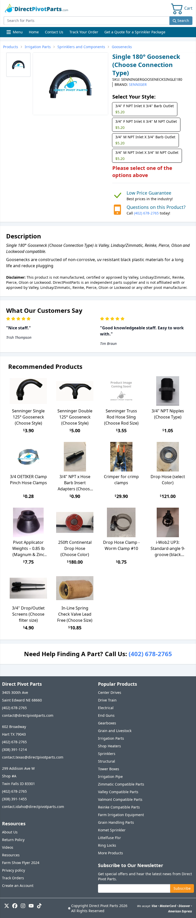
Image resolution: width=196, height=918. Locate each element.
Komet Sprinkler (112, 830)
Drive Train (107, 700)
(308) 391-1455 (14, 798)
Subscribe (182, 888)
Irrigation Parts (111, 738)
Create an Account (17, 885)
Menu (15, 33)
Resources (11, 855)
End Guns (106, 715)
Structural (106, 761)
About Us (10, 832)
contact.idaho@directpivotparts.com (33, 806)
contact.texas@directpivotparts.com (32, 757)
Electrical (106, 707)
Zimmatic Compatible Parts (121, 784)
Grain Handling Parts (116, 822)
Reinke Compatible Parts (119, 807)
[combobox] (86, 20)
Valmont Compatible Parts (120, 799)
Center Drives (109, 692)
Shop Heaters (109, 746)
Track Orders (13, 877)
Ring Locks (107, 845)
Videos (7, 847)
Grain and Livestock (114, 730)
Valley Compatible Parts (118, 791)
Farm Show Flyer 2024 (20, 862)
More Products (110, 852)
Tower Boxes (108, 768)
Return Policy (13, 839)
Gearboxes (107, 723)
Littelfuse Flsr (109, 837)
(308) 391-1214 (14, 749)
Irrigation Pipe (110, 776)
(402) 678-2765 (146, 213)
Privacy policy (13, 870)
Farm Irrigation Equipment (121, 814)
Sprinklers (106, 753)
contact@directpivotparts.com (27, 715)
